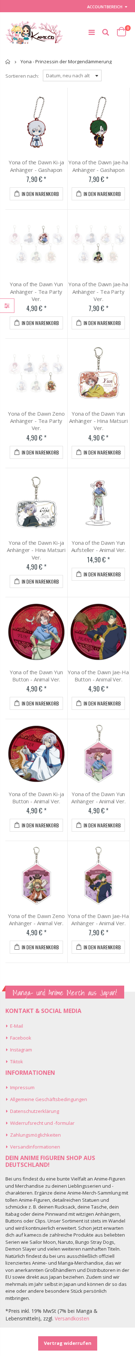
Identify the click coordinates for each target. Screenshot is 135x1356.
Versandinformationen (35, 1146)
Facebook (20, 1038)
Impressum (22, 1087)
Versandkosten (72, 1318)
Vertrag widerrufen (67, 1343)
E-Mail (16, 1026)
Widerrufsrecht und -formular (42, 1123)
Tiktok (16, 1061)
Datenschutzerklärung (34, 1111)
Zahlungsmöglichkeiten (35, 1135)
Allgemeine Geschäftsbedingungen (48, 1099)
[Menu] (92, 32)
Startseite (8, 61)
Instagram (21, 1049)
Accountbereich (104, 6)
